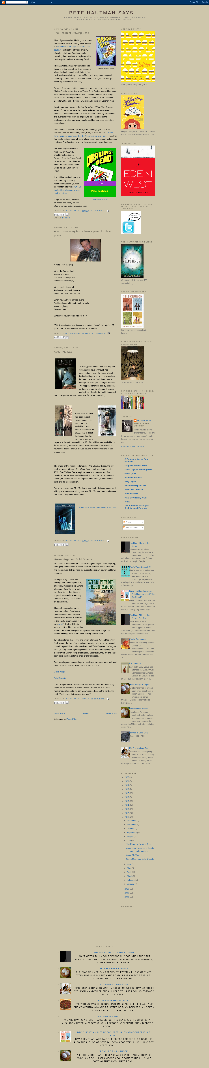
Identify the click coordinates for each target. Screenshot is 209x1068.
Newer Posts (59, 713)
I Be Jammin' (135, 663)
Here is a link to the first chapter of (97, 507)
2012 (127, 813)
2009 (127, 893)
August (130, 836)
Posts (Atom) (72, 719)
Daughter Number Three (136, 465)
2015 (127, 801)
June (129, 864)
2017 (127, 793)
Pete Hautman (144, 420)
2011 (127, 817)
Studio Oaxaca (131, 493)
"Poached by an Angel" (139, 684)
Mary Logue (130, 482)
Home (85, 713)
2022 (127, 777)
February (131, 880)
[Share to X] (61, 214)
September (132, 832)
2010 (127, 889)
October (131, 829)
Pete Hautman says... (104, 12)
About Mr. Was (63, 351)
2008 (127, 897)
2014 (127, 805)
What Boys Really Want (135, 498)
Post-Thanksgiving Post (114, 1000)
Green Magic (60, 672)
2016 (127, 797)
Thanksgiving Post (107, 1016)
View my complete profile (134, 447)
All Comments (131, 527)
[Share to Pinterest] (67, 214)
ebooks (66, 218)
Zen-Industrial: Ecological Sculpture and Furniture (137, 507)
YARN (127, 502)
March (130, 876)
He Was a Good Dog (138, 733)
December (132, 821)
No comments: (98, 211)
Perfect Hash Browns (138, 709)
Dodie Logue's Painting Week (138, 469)
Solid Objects (60, 678)
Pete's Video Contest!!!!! (140, 567)
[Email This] (55, 214)
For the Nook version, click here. (92, 136)
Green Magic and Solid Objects (73, 559)
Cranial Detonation (137, 639)
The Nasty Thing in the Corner (114, 953)
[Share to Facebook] (64, 214)
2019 (127, 785)
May (129, 868)
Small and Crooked (134, 490)
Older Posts (111, 713)
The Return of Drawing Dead (71, 32)
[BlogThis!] (58, 214)
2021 (127, 781)
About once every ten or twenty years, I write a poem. (82, 233)
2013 (127, 809)
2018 (127, 789)
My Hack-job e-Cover (100, 199)
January (131, 884)
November (132, 825)
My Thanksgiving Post (139, 748)
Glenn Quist (130, 473)
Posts (128, 522)
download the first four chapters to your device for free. (67, 190)
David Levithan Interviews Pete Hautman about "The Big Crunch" (142, 594)
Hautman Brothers (133, 477)
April (129, 872)
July (129, 840)
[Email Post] (107, 211)
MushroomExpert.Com (135, 486)
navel (60, 624)
